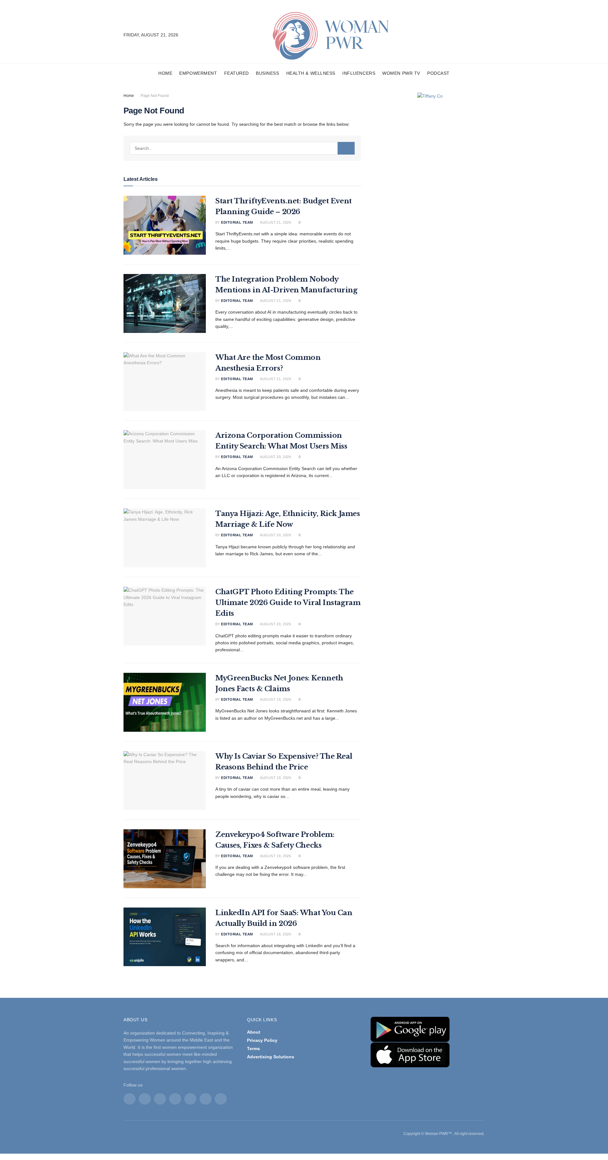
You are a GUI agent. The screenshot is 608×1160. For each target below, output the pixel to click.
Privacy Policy (262, 1040)
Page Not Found (155, 95)
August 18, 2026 (275, 934)
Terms (253, 1048)
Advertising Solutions (270, 1056)
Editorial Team (237, 222)
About (253, 1032)
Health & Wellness (311, 73)
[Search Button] (346, 148)
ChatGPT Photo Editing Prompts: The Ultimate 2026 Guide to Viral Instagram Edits (287, 603)
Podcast (438, 73)
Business (267, 73)
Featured (236, 73)
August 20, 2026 (275, 457)
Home (165, 73)
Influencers (358, 73)
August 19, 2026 (275, 699)
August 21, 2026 (275, 222)
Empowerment (198, 73)
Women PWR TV (401, 73)
